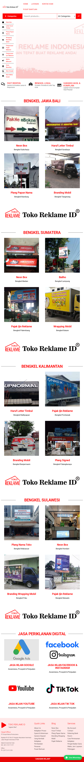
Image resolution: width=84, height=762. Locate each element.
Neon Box (21, 145)
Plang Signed (62, 460)
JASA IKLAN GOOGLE (21, 665)
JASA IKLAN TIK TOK (62, 703)
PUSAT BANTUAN (30, 9)
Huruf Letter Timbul (62, 145)
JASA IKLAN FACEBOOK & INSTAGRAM (62, 666)
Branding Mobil (62, 192)
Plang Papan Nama (21, 192)
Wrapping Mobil (62, 326)
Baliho (62, 277)
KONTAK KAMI (47, 4)
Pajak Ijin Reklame (21, 326)
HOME (25, 4)
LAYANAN (35, 4)
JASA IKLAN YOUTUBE (21, 703)
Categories (12, 16)
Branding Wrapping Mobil (21, 593)
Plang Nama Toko (22, 544)
